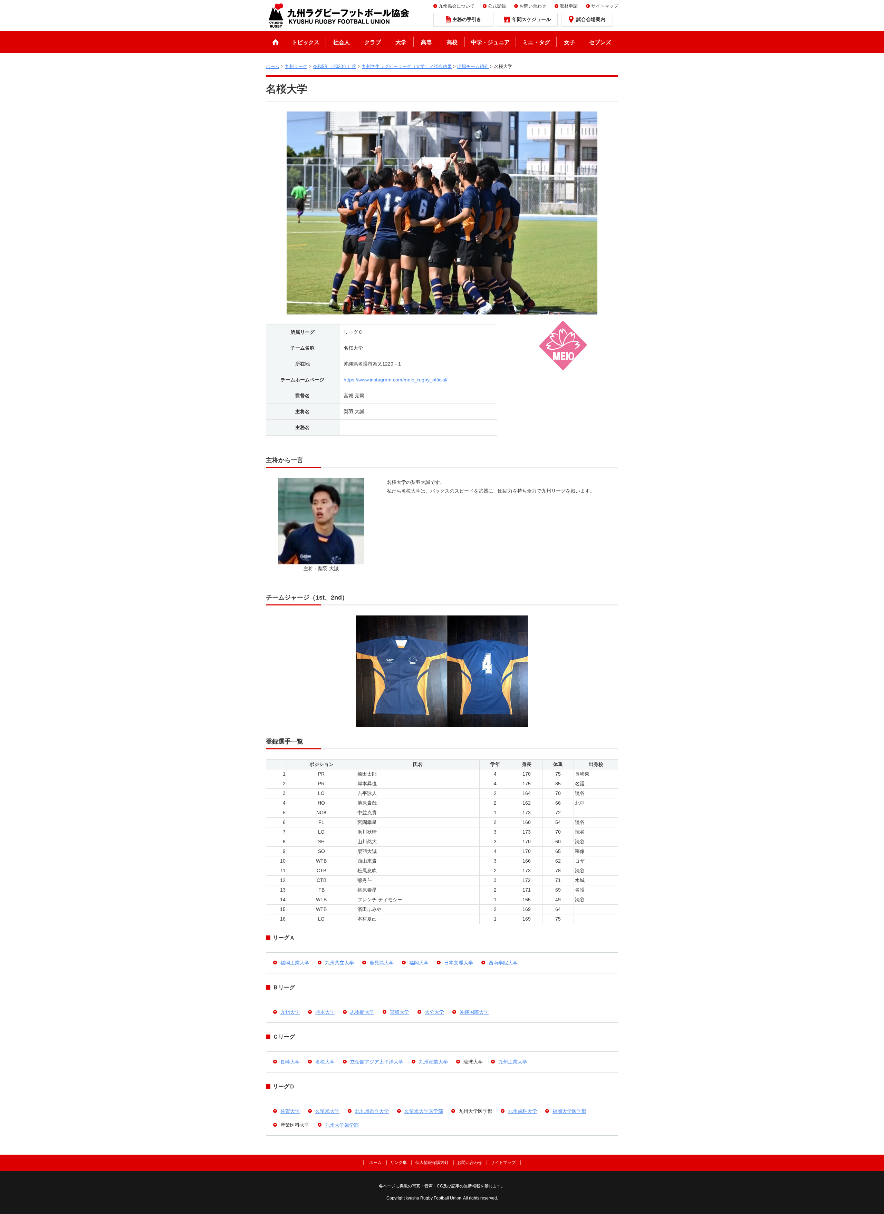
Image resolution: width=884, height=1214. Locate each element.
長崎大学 (290, 1062)
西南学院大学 (503, 962)
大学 (400, 42)
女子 (569, 42)
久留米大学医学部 (423, 1111)
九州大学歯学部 (342, 1125)
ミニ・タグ (536, 42)
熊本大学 (325, 1012)
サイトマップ (604, 6)
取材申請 (569, 6)
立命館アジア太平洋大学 (376, 1062)
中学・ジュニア (490, 42)
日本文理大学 (458, 962)
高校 (452, 42)
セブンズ (600, 42)
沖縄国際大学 (474, 1012)
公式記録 (497, 6)
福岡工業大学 (294, 962)
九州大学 (290, 1012)
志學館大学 (362, 1012)
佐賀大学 (290, 1111)
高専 (426, 42)
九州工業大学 (512, 1062)
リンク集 (398, 1162)
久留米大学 (327, 1111)
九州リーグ (296, 66)
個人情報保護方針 (432, 1162)
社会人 (341, 42)
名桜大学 (325, 1062)
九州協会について (456, 6)
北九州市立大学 (372, 1111)
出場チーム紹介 (473, 66)
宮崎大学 (399, 1012)
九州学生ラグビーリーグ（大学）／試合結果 (407, 66)
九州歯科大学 (522, 1111)
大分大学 (434, 1012)
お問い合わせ (532, 6)
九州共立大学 (339, 962)
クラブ (372, 42)
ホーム (275, 42)
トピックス (305, 42)
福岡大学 (419, 962)
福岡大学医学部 (569, 1111)
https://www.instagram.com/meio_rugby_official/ (396, 379)
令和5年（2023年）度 (334, 66)
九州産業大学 (433, 1062)
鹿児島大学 (381, 962)
